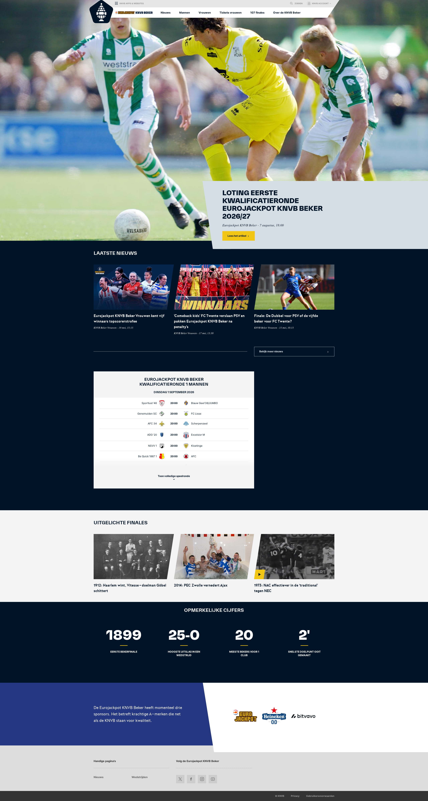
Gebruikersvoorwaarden (320, 795)
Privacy (295, 795)
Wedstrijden (140, 777)
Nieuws (98, 777)
